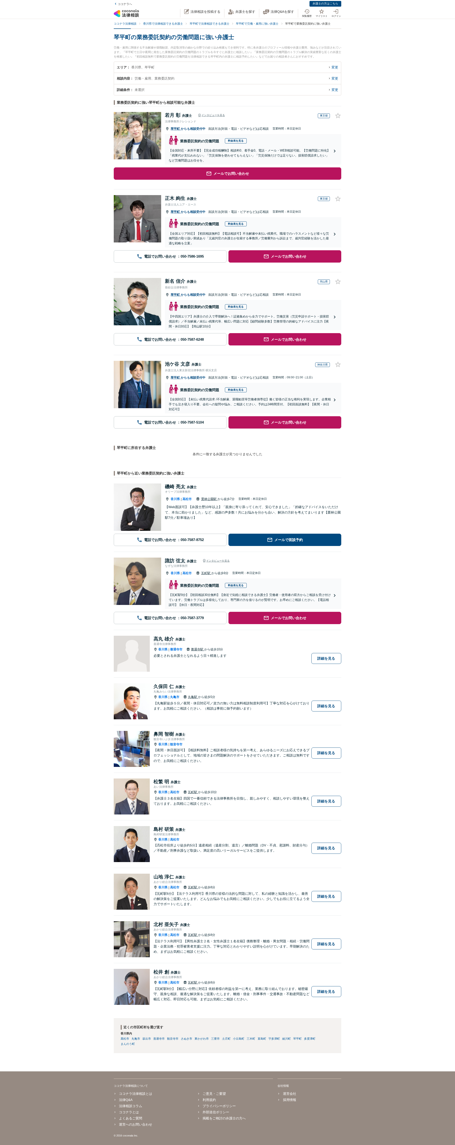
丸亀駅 (193, 697)
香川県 (175, 499)
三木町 (251, 1038)
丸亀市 (174, 697)
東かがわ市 (202, 1038)
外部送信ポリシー (216, 1112)
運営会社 (289, 1094)
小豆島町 (238, 1038)
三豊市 (215, 1038)
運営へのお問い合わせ (135, 1124)
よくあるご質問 (130, 1118)
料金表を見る (236, 140)
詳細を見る (326, 658)
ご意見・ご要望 (214, 1094)
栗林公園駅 (209, 499)
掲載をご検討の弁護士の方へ (224, 1118)
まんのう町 (128, 1044)
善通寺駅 (197, 649)
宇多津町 (274, 1038)
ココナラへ (125, 4)
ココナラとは (129, 1112)
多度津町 (309, 1038)
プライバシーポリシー (219, 1106)
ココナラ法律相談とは (135, 1094)
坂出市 (146, 1038)
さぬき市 (186, 1038)
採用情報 (289, 1100)
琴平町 (176, 128)
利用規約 (209, 1100)
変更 (335, 67)
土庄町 (226, 1038)
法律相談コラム (130, 1106)
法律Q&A (125, 1100)
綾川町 (286, 1038)
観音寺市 (176, 744)
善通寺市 (176, 649)
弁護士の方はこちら (325, 3)
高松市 (187, 499)
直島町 (262, 1038)
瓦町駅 (206, 573)
